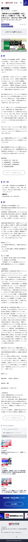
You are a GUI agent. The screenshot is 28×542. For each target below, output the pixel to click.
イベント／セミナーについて (10, 429)
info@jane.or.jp (18, 532)
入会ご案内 (14, 504)
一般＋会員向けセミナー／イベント (11, 432)
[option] (14, 516)
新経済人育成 (5, 24)
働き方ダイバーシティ (7, 26)
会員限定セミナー (7, 436)
